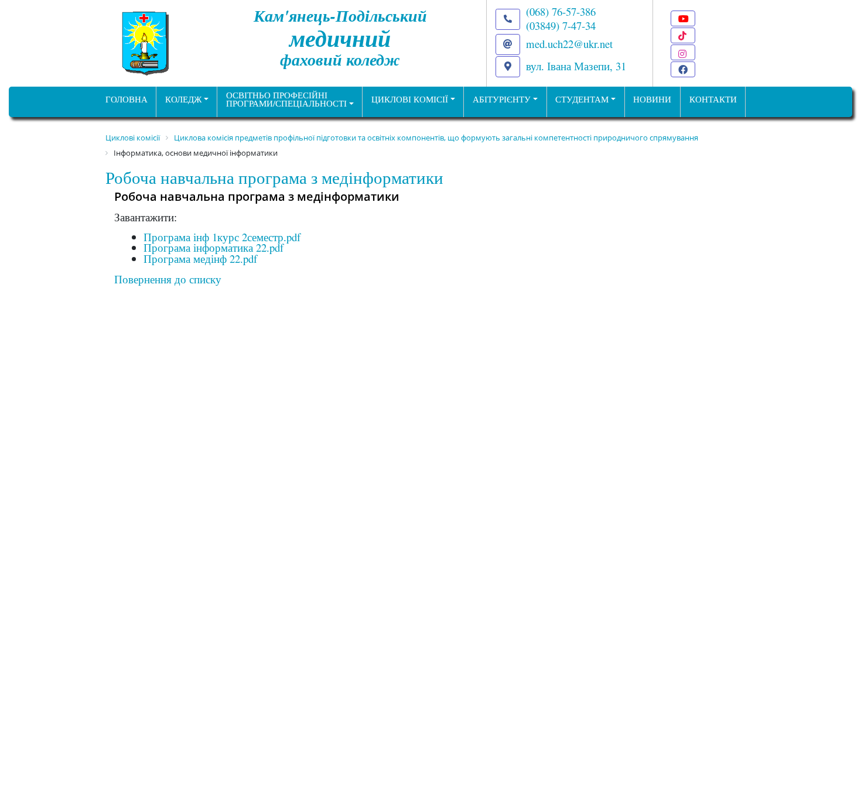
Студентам (582, 99)
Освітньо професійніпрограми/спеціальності (286, 99)
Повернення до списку (167, 279)
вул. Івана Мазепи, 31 (576, 66)
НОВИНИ (652, 99)
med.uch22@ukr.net (569, 43)
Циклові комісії (409, 99)
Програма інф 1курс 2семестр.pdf (222, 236)
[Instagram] (683, 52)
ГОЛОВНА (126, 99)
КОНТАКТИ (713, 99)
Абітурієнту (502, 99)
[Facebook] (683, 69)
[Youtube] (683, 18)
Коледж (183, 99)
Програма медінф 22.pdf (200, 258)
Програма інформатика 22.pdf (213, 247)
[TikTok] (683, 35)
